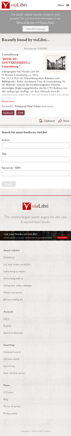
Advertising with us (13, 278)
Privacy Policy (47, 22)
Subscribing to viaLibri (14, 271)
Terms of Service (25, 22)
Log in (6, 318)
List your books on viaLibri (17, 264)
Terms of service (12, 406)
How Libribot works (14, 373)
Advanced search (12, 352)
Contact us (8, 257)
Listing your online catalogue (17, 285)
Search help (9, 366)
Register (7, 325)
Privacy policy (10, 413)
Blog (5, 399)
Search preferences (13, 332)
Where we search (12, 292)
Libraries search (11, 359)
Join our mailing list (13, 299)
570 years (8, 392)
